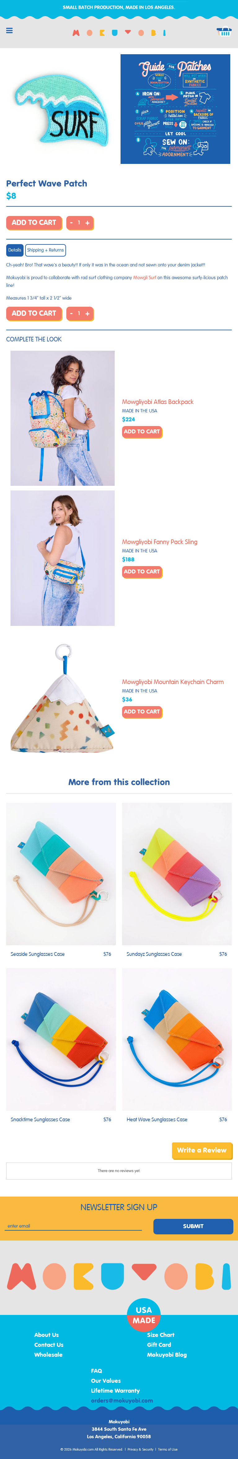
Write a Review (202, 1150)
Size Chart (160, 1335)
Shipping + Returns (45, 250)
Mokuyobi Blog (167, 1355)
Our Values (106, 1381)
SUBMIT (193, 1227)
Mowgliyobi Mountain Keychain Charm (173, 682)
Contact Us (49, 1345)
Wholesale (48, 1355)
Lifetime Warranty (115, 1391)
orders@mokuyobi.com (122, 1401)
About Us (46, 1335)
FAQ (96, 1371)
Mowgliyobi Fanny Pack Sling (159, 542)
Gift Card (159, 1345)
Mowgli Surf (144, 277)
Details (14, 250)
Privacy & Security (140, 1450)
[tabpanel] (62, 109)
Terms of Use (168, 1450)
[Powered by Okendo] (34, 1155)
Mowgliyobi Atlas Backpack (158, 402)
